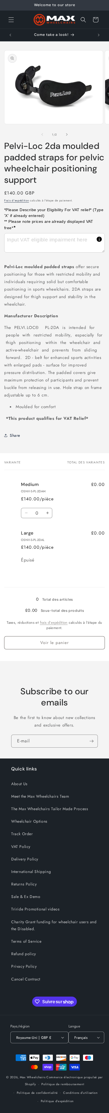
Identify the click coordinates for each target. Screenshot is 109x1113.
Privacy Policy (24, 966)
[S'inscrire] (91, 741)
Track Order (22, 834)
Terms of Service (26, 941)
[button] (11, 20)
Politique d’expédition (57, 1101)
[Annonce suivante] (99, 35)
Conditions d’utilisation (80, 1092)
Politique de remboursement (62, 1084)
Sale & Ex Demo (25, 896)
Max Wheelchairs (33, 1077)
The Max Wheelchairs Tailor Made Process (49, 809)
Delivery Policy (24, 859)
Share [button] (15, 435)
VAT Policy (20, 846)
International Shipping (31, 871)
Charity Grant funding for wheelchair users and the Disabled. (54, 925)
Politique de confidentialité (37, 1092)
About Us (19, 784)
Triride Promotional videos (35, 909)
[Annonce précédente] (10, 35)
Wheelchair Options (29, 821)
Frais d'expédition (16, 200)
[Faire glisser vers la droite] (67, 134)
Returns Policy (24, 884)
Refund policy (23, 954)
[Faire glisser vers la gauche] (42, 134)
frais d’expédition (54, 622)
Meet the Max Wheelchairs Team (40, 796)
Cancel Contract (25, 979)
